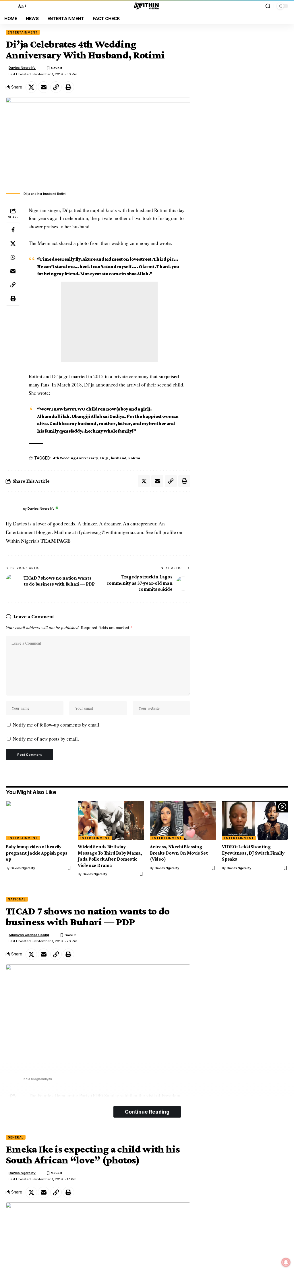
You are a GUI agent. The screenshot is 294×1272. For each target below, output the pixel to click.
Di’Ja (104, 458)
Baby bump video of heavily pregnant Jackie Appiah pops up (36, 853)
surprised (169, 376)
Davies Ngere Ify (22, 68)
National (17, 899)
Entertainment (23, 32)
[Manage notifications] (286, 1262)
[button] (11, 6)
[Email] (43, 87)
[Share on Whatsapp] (13, 257)
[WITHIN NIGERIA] (147, 6)
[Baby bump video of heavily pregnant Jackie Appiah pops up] (39, 821)
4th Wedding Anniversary (75, 458)
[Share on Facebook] (13, 230)
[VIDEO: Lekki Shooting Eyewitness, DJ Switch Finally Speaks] (255, 821)
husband (118, 458)
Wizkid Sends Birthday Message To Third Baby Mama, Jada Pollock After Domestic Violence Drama (110, 856)
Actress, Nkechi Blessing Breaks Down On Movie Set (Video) (179, 853)
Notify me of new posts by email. (46, 738)
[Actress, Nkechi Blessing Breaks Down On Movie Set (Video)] (183, 821)
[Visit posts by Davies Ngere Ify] (13, 509)
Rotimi (134, 458)
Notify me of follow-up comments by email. (56, 724)
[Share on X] (31, 87)
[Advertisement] (109, 322)
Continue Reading (147, 1112)
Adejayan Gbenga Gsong (29, 935)
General (16, 1137)
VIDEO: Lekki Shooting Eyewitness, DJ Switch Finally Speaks (253, 853)
